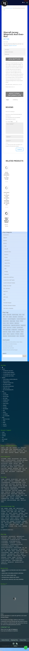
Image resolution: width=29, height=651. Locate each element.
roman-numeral (17, 522)
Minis (20, 468)
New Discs (24, 555)
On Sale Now (5, 396)
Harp (2, 488)
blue (23, 314)
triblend (21, 333)
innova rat (3, 555)
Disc (26, 547)
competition (4, 538)
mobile (4, 327)
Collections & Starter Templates (10, 379)
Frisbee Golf (16, 552)
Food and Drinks (4, 449)
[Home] (2, 367)
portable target (20, 327)
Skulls (25, 451)
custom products (5, 544)
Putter (2, 471)
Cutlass (24, 482)
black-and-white (9, 510)
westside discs (4, 563)
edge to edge (12, 321)
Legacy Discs (7, 263)
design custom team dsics (7, 547)
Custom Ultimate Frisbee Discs (7, 546)
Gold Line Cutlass (5, 487)
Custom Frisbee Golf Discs (14, 541)
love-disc (7, 518)
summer (13, 557)
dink (12, 511)
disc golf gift (22, 549)
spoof (22, 524)
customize (18, 542)
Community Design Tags (8, 382)
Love (24, 449)
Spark (25, 495)
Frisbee (11, 552)
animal (6, 508)
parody (22, 519)
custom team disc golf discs (16, 544)
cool (8, 511)
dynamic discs (19, 550)
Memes (2, 451)
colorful (4, 511)
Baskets (5, 240)
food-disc (15, 513)
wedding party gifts (19, 562)
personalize (3, 557)
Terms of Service (5, 640)
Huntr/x (23, 514)
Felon (2, 485)
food (11, 513)
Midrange (10, 468)
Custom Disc (19, 538)
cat (25, 510)
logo (26, 516)
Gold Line (11, 323)
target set (12, 333)
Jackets (15, 466)
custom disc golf (5, 539)
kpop (8, 516)
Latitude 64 (7, 260)
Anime (7, 447)
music (6, 451)
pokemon (12, 521)
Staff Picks (11, 452)
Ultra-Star (5, 336)
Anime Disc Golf (6, 388)
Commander (20, 316)
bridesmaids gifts (20, 536)
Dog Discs (5, 291)
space (7, 524)
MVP (5, 268)
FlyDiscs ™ (16, 646)
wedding (25, 526)
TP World (17, 498)
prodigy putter (21, 329)
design (17, 546)
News (4, 422)
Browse (3, 377)
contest (9, 538)
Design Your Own (7, 285)
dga (23, 547)
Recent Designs (6, 381)
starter (4, 333)
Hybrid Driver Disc (6, 325)
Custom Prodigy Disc (12, 318)
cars (10, 447)
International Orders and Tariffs (8, 347)
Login (3, 432)
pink (8, 521)
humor (18, 514)
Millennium (7, 265)
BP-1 (4, 316)
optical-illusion (5, 519)
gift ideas (22, 552)
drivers (13, 550)
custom (14, 538)
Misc (4, 300)
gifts (26, 552)
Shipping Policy (14, 640)
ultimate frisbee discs (6, 560)
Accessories (6, 234)
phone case (9, 327)
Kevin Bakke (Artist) (17, 449)
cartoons (14, 447)
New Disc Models (17, 555)
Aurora (4, 314)
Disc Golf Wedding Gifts (8, 389)
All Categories (6, 415)
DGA (5, 246)
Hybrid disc (17, 323)
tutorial (12, 558)
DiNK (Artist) (23, 447)
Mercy (24, 490)
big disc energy (15, 314)
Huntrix (3, 516)
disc (16, 511)
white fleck (22, 336)
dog (19, 511)
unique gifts (4, 562)
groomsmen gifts (11, 554)
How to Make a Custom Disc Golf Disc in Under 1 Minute (12, 341)
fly (7, 513)
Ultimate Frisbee (19, 471)
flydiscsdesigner (5, 552)
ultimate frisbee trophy (17, 560)
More (3, 417)
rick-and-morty (8, 522)
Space (2, 452)
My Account (4, 439)
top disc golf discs (5, 558)
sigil (27, 522)
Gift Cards (5, 297)
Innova (5, 257)
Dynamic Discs (7, 251)
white (18, 336)
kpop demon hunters (15, 516)
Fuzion (4, 323)
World (2, 501)
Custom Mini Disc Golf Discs (9, 374)
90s (2, 508)
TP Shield (17, 333)
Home (5, 8)
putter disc (5, 331)
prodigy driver (14, 329)
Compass (5, 318)
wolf (3, 527)
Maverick (20, 490)
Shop (3, 391)
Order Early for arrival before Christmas (10, 343)
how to (18, 554)
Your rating (8, 121)
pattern (3, 521)
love (3, 518)
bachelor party (12, 536)
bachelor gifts (4, 536)
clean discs (15, 316)
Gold (8, 323)
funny (26, 513)
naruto (17, 518)
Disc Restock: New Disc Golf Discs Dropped (10, 349)
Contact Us (15, 629)
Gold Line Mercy (13, 487)
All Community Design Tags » (7, 529)
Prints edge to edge (6, 329)
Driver (20, 463)
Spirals (6, 452)
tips (24, 557)
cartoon (21, 510)
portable (14, 327)
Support (4, 435)
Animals (3, 447)
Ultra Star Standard (11, 336)
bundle (10, 316)
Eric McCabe (18, 484)
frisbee (21, 321)
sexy (23, 522)
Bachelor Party (15, 458)
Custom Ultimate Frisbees (9, 283)
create (3, 369)
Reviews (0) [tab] (7, 54)
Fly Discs (6, 254)
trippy (20, 526)
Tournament (18, 497)
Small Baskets (12, 471)
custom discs (24, 539)
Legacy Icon (23, 325)
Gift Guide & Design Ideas (8, 386)
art (14, 508)
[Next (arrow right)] (1, 650)
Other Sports (20, 451)
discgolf (8, 549)
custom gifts (12, 542)
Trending (17, 452)
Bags (21, 458)
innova (22, 554)
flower (3, 513)
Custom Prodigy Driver (21, 318)
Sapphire (18, 331)
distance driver (6, 321)
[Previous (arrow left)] (0, 650)
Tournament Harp (5, 498)
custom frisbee (4, 541)
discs (2, 550)
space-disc (12, 524)
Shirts (6, 471)
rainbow (25, 521)
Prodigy (6, 271)
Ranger (9, 331)
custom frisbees (4, 542)
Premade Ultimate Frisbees (9, 305)
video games (22, 452)
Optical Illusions (12, 451)
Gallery (4, 424)
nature (22, 518)
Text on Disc (19, 557)
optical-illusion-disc (15, 519)
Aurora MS (9, 314)
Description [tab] (7, 49)
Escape (17, 321)
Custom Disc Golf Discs (8, 277)
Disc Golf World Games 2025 (7, 345)
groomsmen (3, 554)
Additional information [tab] (9, 51)
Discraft (11, 8)
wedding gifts (11, 562)
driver (23, 511)
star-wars (11, 526)
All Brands (5, 414)
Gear (4, 294)
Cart (3, 441)
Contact (5, 426)
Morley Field (9, 555)
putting (9, 557)
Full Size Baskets (17, 465)
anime (11, 508)
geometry (13, 514)
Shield (22, 331)
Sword (8, 333)
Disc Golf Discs (6, 288)
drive (6, 550)
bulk (7, 316)
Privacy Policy (23, 640)
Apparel (10, 45)
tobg (16, 526)
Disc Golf (3, 549)
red (2, 522)
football (21, 513)
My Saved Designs (7, 384)
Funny (10, 449)
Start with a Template (8, 308)
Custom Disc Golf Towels (9, 280)
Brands (7, 8)
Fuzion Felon (15, 485)
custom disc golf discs (16, 615)
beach (3, 510)
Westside (6, 274)
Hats (8, 466)
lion (22, 516)
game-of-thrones (5, 514)
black (20, 314)
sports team (4, 526)
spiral (17, 524)
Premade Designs (7, 302)
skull (3, 524)
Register (4, 434)
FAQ (3, 437)
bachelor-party (20, 508)
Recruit (13, 331)
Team (4, 420)
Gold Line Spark (21, 487)
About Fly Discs (6, 419)
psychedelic (18, 521)
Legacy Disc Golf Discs (15, 325)
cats (19, 447)
